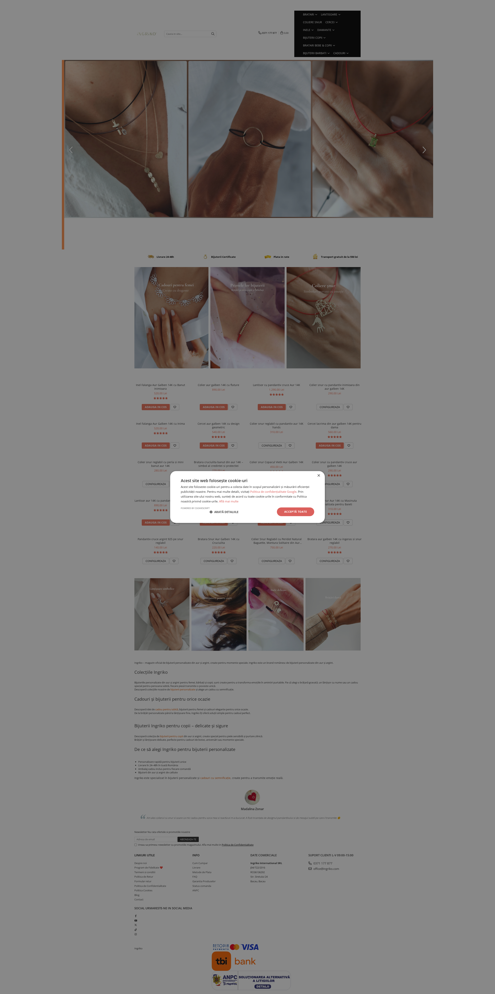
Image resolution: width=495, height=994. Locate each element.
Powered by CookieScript (195, 508)
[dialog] (247, 497)
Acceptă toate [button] (295, 511)
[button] (224, 512)
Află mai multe (228, 501)
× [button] (318, 475)
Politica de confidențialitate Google (273, 492)
